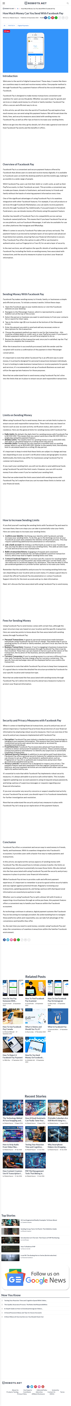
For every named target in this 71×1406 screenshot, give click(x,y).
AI (4, 25)
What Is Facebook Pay (57, 1027)
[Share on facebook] (45, 17)
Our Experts (27, 1390)
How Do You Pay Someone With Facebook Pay (10, 1000)
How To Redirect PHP (28, 1246)
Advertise (39, 1392)
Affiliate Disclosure (38, 1394)
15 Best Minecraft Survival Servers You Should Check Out (24, 1317)
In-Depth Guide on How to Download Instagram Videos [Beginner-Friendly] (23, 1308)
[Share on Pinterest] (52, 17)
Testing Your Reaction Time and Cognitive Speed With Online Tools (25, 1300)
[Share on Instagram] (11, 939)
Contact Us (51, 1392)
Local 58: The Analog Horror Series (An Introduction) (38, 1255)
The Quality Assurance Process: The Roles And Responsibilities (25, 1304)
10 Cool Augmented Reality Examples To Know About (39, 1220)
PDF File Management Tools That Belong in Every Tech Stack (34, 1173)
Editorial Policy (42, 1390)
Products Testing (12, 1392)
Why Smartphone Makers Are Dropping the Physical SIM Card (57, 1146)
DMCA (52, 1394)
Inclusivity (55, 1390)
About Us (15, 1390)
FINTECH (11, 25)
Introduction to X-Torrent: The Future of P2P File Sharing (40, 1238)
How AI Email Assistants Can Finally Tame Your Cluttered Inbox (35, 1120)
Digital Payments (23, 25)
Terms (62, 1392)
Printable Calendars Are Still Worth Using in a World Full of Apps (58, 1120)
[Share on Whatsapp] (56, 17)
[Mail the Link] (63, 17)
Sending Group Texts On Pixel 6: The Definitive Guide (39, 1229)
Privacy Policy (22, 1394)
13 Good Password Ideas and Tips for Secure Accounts (23, 1313)
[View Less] (66, 17)
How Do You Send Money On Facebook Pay (34, 1057)
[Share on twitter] (49, 17)
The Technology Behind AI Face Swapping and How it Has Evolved (12, 1120)
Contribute (27, 1392)
